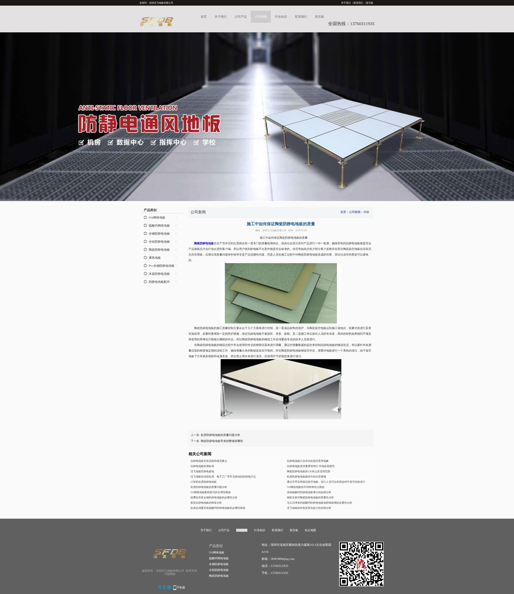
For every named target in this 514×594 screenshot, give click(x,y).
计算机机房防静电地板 (204, 481)
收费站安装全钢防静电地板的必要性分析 (214, 497)
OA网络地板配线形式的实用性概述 (211, 492)
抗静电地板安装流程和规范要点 (209, 460)
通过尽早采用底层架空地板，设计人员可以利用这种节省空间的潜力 (326, 481)
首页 (204, 16)
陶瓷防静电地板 (159, 249)
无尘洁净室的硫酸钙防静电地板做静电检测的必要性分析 (319, 502)
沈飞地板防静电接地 (202, 471)
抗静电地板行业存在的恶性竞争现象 (308, 460)
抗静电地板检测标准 (202, 466)
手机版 (181, 587)
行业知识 (281, 16)
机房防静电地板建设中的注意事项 (306, 476)
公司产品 (241, 16)
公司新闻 (261, 16)
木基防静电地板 (159, 273)
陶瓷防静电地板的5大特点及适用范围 (308, 471)
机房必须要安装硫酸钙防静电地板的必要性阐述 (218, 507)
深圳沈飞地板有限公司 (274, 230)
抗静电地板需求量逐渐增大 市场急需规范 (311, 466)
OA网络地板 (157, 217)
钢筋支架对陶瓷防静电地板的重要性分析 (310, 497)
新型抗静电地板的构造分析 (206, 502)
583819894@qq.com (282, 558)
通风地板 (155, 257)
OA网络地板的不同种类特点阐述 (305, 487)
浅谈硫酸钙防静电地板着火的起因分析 (309, 492)
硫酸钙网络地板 (159, 225)
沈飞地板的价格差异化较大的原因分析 (309, 507)
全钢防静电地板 (159, 233)
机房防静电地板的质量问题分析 (220, 435)
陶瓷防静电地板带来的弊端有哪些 (222, 441)
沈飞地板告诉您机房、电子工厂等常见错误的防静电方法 (223, 476)
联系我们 (358, 2)
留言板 (369, 2)
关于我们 (346, 2)
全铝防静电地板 (159, 241)
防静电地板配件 (159, 281)
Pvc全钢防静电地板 (161, 265)
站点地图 (310, 530)
